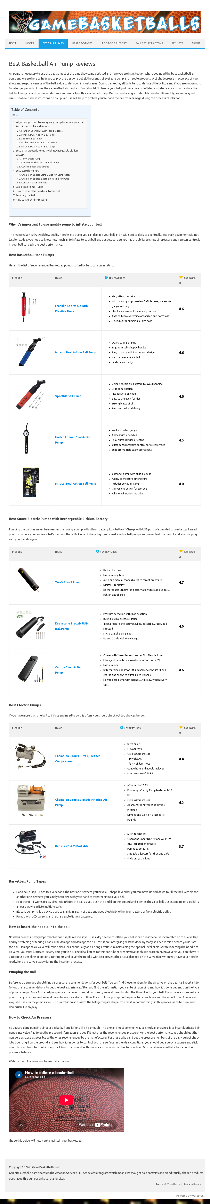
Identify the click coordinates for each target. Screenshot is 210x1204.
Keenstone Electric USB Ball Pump (40, 162)
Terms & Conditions (168, 1184)
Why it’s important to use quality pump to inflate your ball (50, 122)
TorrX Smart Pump (31, 158)
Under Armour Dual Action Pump (39, 142)
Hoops (29, 43)
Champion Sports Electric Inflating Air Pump (45, 178)
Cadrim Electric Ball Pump (35, 166)
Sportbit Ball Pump (31, 138)
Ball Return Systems (149, 43)
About (196, 43)
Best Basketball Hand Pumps (33, 126)
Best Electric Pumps (27, 170)
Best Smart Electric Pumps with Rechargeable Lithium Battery (47, 152)
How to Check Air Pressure (31, 199)
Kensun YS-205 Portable (34, 182)
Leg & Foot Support (114, 43)
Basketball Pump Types (29, 186)
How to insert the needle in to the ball (38, 191)
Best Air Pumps (53, 43)
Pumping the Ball (25, 195)
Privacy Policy (192, 1184)
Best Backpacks (82, 43)
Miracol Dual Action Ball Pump (38, 134)
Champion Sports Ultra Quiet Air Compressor (45, 174)
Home (13, 43)
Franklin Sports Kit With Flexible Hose (42, 130)
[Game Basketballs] (105, 31)
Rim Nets (177, 43)
